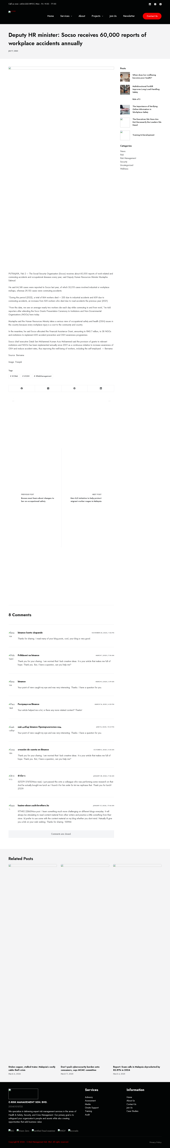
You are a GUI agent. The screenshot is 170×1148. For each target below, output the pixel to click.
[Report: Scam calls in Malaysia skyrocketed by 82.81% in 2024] (137, 963)
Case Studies (132, 1111)
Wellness (124, 168)
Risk (122, 154)
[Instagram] (155, 4)
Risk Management (128, 158)
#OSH (25, 376)
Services (64, 16)
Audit (87, 1114)
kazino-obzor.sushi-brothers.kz (33, 805)
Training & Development (143, 134)
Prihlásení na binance (28, 655)
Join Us (113, 16)
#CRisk (14, 376)
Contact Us (152, 16)
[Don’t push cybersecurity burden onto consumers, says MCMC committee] (85, 963)
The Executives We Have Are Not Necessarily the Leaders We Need (147, 122)
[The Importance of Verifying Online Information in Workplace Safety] (125, 110)
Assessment (90, 1100)
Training (88, 1111)
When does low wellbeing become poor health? (144, 76)
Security (123, 161)
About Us (131, 1100)
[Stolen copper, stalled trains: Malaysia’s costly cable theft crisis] (32, 963)
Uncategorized (126, 165)
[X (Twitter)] (48, 388)
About (82, 16)
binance (22, 681)
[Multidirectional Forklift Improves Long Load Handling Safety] (125, 90)
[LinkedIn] (150, 4)
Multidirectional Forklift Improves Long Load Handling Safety (146, 89)
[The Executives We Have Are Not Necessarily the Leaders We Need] (125, 122)
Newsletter (129, 16)
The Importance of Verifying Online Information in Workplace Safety (145, 109)
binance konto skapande (30, 632)
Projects (96, 16)
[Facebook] (22, 388)
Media (88, 1104)
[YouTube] (161, 4)
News (123, 151)
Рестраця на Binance (28, 704)
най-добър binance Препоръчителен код (39, 726)
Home (50, 16)
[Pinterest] (74, 388)
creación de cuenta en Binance (33, 749)
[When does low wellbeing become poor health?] (125, 77)
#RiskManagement (42, 376)
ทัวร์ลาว (21, 775)
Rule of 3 (136, 99)
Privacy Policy (156, 1142)
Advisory (89, 1097)
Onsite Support (92, 1107)
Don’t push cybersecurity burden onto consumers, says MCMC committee (80, 1068)
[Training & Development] (125, 135)
